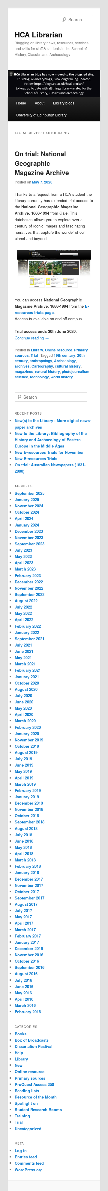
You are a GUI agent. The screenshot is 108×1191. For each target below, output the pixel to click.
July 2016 (23, 980)
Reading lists (27, 1090)
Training (22, 1116)
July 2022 (23, 607)
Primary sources (30, 1078)
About (39, 102)
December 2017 (29, 879)
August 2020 (26, 689)
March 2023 (25, 569)
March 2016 (25, 1005)
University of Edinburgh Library (41, 114)
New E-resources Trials (36, 458)
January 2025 (27, 499)
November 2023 (29, 537)
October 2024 (27, 512)
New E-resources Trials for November (49, 452)
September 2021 (29, 638)
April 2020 (24, 714)
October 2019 (27, 746)
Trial (34, 355)
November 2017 (29, 885)
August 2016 (26, 973)
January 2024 (27, 525)
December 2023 (29, 531)
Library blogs (63, 102)
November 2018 (29, 809)
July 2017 (23, 910)
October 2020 (27, 683)
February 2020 (28, 727)
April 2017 (24, 923)
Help (19, 1052)
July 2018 (23, 835)
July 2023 (23, 550)
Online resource (58, 350)
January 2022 (27, 632)
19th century (64, 355)
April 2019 (24, 778)
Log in (21, 1150)
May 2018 (23, 847)
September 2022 (29, 594)
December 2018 (29, 803)
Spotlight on (26, 1103)
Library (37, 350)
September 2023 (29, 544)
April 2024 (24, 518)
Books (20, 1034)
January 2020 (27, 733)
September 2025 (29, 493)
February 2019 (28, 790)
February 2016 (28, 1011)
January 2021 (27, 676)
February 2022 (28, 626)
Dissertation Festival (33, 1046)
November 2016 (29, 955)
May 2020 (23, 708)
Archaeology (65, 360)
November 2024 (29, 506)
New (18, 1065)
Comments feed (29, 1163)
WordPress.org (29, 1169)
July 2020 (23, 695)
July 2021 (23, 645)
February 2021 (28, 670)
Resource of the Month (36, 1097)
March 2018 (25, 860)
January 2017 (27, 942)
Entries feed (26, 1157)
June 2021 (24, 651)
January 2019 (27, 796)
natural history (47, 371)
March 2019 (25, 784)
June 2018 (24, 841)
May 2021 (23, 657)
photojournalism (75, 371)
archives (22, 366)
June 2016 (24, 986)
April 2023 (24, 562)
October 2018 (27, 815)
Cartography (42, 366)
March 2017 (25, 929)
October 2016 (27, 961)
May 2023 (23, 556)
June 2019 (24, 765)
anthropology (41, 360)
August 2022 (26, 600)
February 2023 (28, 575)
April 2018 (24, 853)
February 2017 (28, 936)
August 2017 (26, 904)
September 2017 (29, 898)
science (21, 377)
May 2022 (23, 613)
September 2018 (29, 822)
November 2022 (29, 588)
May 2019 (23, 771)
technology (39, 377)
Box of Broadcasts (32, 1040)
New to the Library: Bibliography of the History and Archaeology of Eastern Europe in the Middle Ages (51, 439)
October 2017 (27, 891)
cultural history (68, 366)
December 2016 (29, 948)
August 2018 (26, 828)
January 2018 (27, 872)
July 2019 (23, 758)
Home (21, 102)
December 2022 (29, 582)
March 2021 (25, 664)
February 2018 (28, 866)
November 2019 (29, 740)
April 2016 (24, 999)
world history (62, 377)
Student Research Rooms (38, 1109)
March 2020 (25, 720)
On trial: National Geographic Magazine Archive (42, 163)
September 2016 (29, 967)
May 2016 (23, 993)
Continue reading (32, 338)
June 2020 (24, 702)
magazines (24, 371)
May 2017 (23, 917)
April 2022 (24, 619)
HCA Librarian (39, 34)
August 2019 (26, 752)
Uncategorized (28, 1128)
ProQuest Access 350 (34, 1084)
